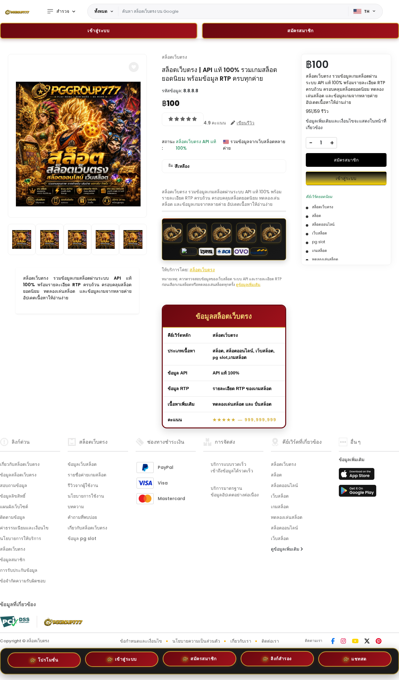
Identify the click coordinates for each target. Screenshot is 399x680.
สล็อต (276, 475)
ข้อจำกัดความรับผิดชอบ (23, 581)
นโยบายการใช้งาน (86, 496)
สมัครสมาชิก (346, 160)
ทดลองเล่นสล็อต (286, 517)
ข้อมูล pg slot (82, 538)
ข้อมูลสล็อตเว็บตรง (18, 475)
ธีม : (179, 166)
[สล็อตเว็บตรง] (17, 11)
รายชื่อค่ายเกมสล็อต (87, 475)
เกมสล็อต (280, 507)
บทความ (76, 507)
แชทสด (359, 659)
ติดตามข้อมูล (12, 517)
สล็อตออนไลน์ (284, 485)
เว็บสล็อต (280, 496)
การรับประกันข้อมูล (18, 570)
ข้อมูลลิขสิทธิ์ (13, 496)
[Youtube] (355, 642)
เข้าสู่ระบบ (98, 30)
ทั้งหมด (100, 11)
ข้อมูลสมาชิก (12, 560)
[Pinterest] (378, 642)
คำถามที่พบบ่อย (82, 517)
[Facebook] (333, 642)
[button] (134, 67)
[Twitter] (367, 642)
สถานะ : (168, 144)
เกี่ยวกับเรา (240, 641)
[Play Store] (357, 492)
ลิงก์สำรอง (281, 660)
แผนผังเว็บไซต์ (14, 507)
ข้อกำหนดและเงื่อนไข (141, 641)
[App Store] (357, 476)
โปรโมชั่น (48, 661)
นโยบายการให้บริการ (20, 538)
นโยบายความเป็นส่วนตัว (196, 641)
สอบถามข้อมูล (13, 485)
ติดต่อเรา (270, 641)
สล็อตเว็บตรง (174, 57)
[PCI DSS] (14, 621)
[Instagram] (343, 642)
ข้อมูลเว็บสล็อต (82, 464)
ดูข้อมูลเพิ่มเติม (248, 284)
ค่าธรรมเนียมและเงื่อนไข (24, 528)
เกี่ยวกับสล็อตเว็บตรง (20, 464)
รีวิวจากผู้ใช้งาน (83, 485)
